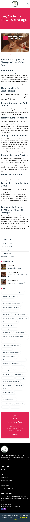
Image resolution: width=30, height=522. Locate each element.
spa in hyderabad (7, 385)
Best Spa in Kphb (23, 318)
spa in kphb (19, 385)
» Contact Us (4, 483)
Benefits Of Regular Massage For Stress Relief (17, 275)
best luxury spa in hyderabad (10, 311)
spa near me (18, 388)
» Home (3, 469)
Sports (15, 135)
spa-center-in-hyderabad (7, 256)
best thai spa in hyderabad (9, 329)
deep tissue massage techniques (11, 345)
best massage (6, 314)
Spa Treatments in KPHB (9, 399)
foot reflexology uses (8, 359)
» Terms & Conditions (7, 488)
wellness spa (15, 407)
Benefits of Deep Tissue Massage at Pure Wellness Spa (14, 62)
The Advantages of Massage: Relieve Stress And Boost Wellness (16, 267)
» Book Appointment (6, 480)
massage (5, 363)
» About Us (4, 472)
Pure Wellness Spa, (12, 74)
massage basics (16, 363)
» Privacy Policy (5, 485)
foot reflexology (5, 250)
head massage (21, 359)
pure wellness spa (19, 374)
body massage (6, 332)
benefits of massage (8, 300)
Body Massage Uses (19, 332)
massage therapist (7, 370)
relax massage (20, 378)
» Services (3, 474)
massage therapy (21, 370)
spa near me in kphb (8, 392)
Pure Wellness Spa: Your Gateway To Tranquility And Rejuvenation (16, 282)
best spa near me (7, 325)
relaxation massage (8, 378)
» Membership (5, 477)
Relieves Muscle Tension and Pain (11, 381)
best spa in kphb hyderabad (10, 321)
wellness (5, 407)
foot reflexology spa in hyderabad (11, 352)
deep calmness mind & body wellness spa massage (13, 337)
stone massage (19, 403)
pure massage (6, 374)
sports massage (7, 403)
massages (5, 367)
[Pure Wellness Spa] (15, 4)
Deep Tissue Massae (6, 246)
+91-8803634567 (17, 430)
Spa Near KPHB (6, 388)
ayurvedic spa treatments (9, 296)
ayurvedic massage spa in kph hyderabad (13, 292)
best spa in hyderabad (8, 318)
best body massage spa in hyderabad (12, 303)
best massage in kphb (20, 314)
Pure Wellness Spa (16, 55)
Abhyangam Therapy (6, 243)
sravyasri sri (6, 55)
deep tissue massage (8, 341)
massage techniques (18, 367)
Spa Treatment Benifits (8, 396)
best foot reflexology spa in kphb (11, 307)
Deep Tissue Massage (11, 89)
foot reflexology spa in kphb (9, 356)
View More (15, 434)
